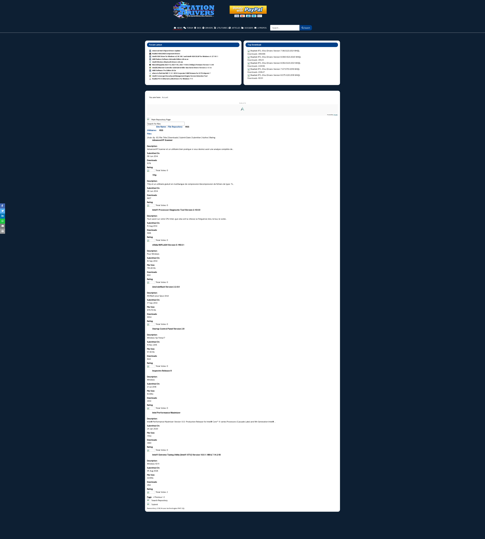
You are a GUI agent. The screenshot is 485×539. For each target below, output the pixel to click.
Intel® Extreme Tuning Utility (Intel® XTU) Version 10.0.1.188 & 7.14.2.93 (186, 455)
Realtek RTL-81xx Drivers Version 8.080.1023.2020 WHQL (276, 56)
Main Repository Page (161, 119)
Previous (158, 497)
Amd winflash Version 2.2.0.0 (165, 287)
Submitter (196, 137)
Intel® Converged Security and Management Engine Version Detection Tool (179, 76)
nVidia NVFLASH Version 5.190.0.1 (168, 245)
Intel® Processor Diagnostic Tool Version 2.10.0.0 (176, 210)
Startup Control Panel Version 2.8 (168, 329)
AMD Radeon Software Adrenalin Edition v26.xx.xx (170, 59)
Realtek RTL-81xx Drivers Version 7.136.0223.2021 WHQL (275, 50)
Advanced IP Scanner (162, 140)
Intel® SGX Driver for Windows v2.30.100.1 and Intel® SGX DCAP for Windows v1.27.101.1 (185, 56)
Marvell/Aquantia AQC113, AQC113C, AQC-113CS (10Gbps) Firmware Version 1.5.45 (183, 65)
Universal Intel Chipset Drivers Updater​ (166, 51)
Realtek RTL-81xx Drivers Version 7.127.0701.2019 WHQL (275, 69)
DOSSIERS (249, 27)
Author (205, 137)
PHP (179, 508)
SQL (183, 508)
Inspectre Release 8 (162, 371)
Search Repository (159, 500)
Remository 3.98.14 (154, 508)
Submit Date (185, 137)
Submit (154, 504)
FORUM (190, 27)
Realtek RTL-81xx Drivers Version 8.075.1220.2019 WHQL (275, 75)
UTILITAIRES (222, 27)
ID (157, 137)
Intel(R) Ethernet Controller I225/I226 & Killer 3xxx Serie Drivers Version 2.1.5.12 (181, 68)
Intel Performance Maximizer (166, 413)
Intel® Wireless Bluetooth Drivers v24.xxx (167, 62)
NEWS (179, 27)
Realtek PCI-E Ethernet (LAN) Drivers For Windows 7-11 (172, 79)
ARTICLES (236, 27)
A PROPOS (262, 27)
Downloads (173, 137)
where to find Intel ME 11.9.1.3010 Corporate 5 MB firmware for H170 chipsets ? (181, 73)
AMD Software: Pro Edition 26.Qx (164, 70)
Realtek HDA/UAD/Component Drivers (166, 54)
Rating (212, 137)
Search (307, 27)
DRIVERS (209, 27)
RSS (187, 127)
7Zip (154, 175)
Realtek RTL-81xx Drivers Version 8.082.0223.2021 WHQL (276, 62)
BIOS (199, 27)
